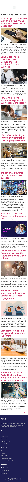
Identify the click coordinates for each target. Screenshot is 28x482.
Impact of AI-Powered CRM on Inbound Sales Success (12, 175)
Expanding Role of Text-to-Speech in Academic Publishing (13, 333)
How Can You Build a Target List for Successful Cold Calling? (14, 216)
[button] (14, 7)
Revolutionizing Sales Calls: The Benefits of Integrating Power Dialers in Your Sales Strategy (14, 376)
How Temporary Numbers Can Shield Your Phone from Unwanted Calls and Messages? (14, 22)
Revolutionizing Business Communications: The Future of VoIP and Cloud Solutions (13, 254)
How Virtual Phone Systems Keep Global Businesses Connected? (13, 100)
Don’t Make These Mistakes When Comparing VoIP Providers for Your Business (10, 61)
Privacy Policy (8, 480)
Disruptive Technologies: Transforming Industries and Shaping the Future (13, 138)
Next (25, 412)
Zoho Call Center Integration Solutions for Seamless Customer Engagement (13, 294)
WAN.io (4, 419)
